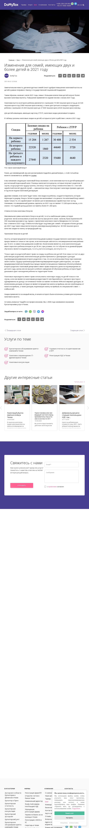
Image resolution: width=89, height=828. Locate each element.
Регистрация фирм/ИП (33, 793)
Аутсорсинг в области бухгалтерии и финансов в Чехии (13, 795)
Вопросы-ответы (51, 819)
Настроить (69, 818)
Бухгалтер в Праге (11, 801)
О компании (43, 5)
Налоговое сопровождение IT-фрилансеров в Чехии (21, 356)
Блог (35, 5)
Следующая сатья (76, 330)
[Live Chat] (26, 311)
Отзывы (48, 816)
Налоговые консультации (19, 362)
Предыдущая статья (14, 330)
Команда (48, 805)
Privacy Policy (64, 822)
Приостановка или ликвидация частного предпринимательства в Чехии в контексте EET (44, 416)
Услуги (30, 5)
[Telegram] (75, 4)
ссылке (33, 175)
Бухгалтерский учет (12, 819)
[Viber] (34, 311)
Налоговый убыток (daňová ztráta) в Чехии (15, 415)
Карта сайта (49, 813)
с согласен (55, 486)
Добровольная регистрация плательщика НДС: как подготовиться (71, 415)
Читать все (78, 382)
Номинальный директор (34, 801)
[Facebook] (42, 311)
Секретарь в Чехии (32, 825)
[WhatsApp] (72, 4)
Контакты (51, 5)
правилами (52, 486)
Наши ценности (50, 796)
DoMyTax (13, 76)
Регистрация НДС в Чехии (59, 355)
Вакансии (48, 807)
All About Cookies (73, 822)
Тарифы (23, 5)
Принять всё (69, 813)
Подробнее (76, 808)
